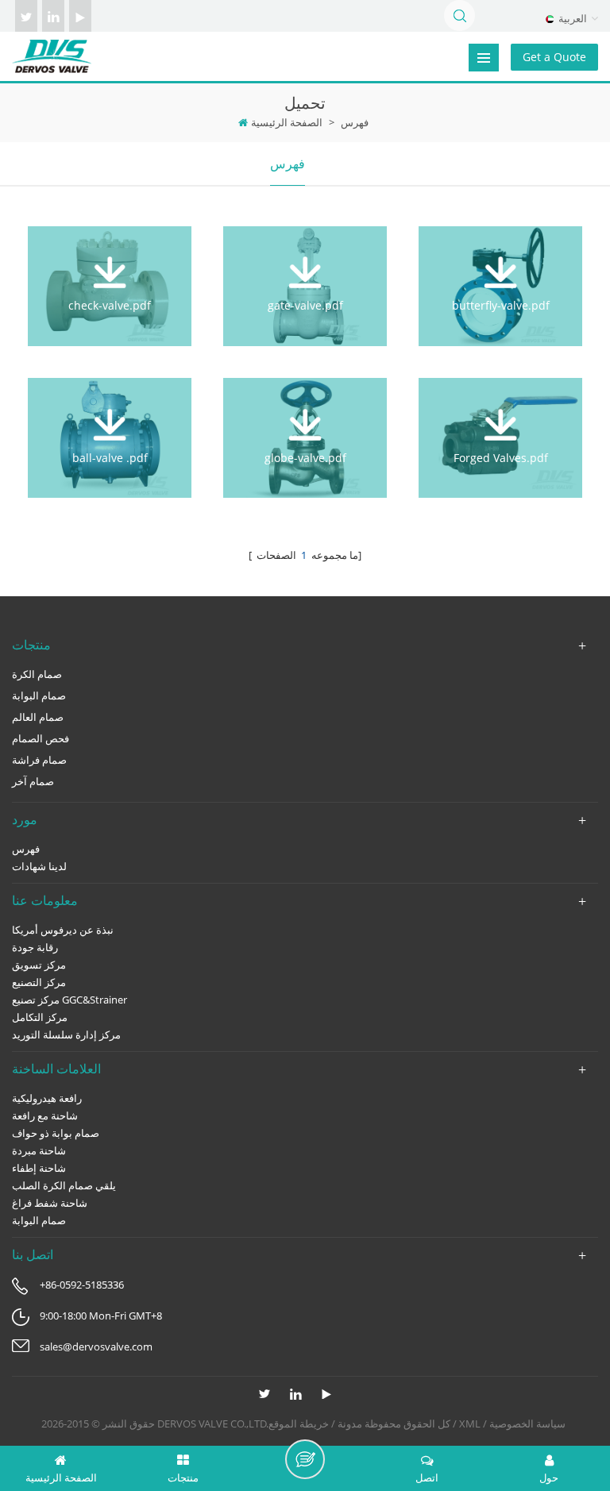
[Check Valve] (109, 272)
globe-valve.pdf (305, 457)
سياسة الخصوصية (527, 1423)
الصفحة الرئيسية (286, 122)
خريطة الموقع (298, 1423)
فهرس (287, 163)
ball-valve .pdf (110, 457)
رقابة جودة (35, 947)
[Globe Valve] (305, 425)
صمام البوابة (39, 695)
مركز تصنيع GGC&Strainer (69, 999)
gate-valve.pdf (305, 305)
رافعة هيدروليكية (47, 1098)
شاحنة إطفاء (39, 1168)
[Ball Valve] (109, 425)
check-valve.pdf (109, 305)
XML (470, 1423)
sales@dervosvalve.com (96, 1346)
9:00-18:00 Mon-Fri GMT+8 (101, 1315)
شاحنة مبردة (39, 1150)
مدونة (350, 1423)
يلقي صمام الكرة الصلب (64, 1185)
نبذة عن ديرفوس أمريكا (63, 930)
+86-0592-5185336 (82, 1284)
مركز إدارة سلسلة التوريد (66, 1034)
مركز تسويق (39, 964)
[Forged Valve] (500, 425)
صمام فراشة (39, 760)
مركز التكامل (40, 1017)
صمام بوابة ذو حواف (55, 1133)
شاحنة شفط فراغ (49, 1203)
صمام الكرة (37, 674)
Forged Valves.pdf (501, 457)
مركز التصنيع (39, 982)
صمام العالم (38, 717)
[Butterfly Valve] (500, 272)
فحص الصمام (40, 738)
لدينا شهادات (39, 866)
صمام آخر (33, 781)
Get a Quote (554, 56)
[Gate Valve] (305, 272)
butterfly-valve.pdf (501, 305)
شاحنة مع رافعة (45, 1115)
